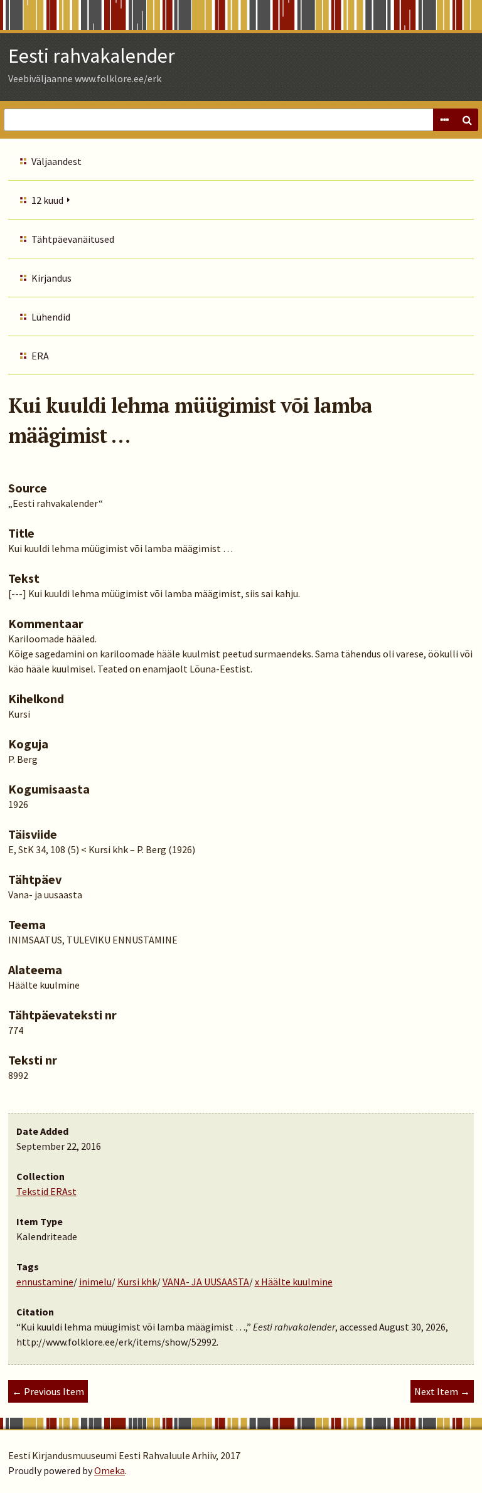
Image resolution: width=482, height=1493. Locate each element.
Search (467, 120)
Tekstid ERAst (46, 1191)
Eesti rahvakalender (91, 55)
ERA (40, 355)
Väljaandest (56, 161)
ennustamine (44, 1281)
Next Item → (442, 1391)
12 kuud (47, 200)
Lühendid (50, 317)
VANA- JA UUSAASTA (206, 1281)
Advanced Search (444, 120)
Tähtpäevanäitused (72, 239)
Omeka (109, 1470)
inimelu (95, 1281)
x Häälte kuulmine (294, 1281)
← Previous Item (48, 1391)
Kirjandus (51, 278)
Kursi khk (137, 1281)
